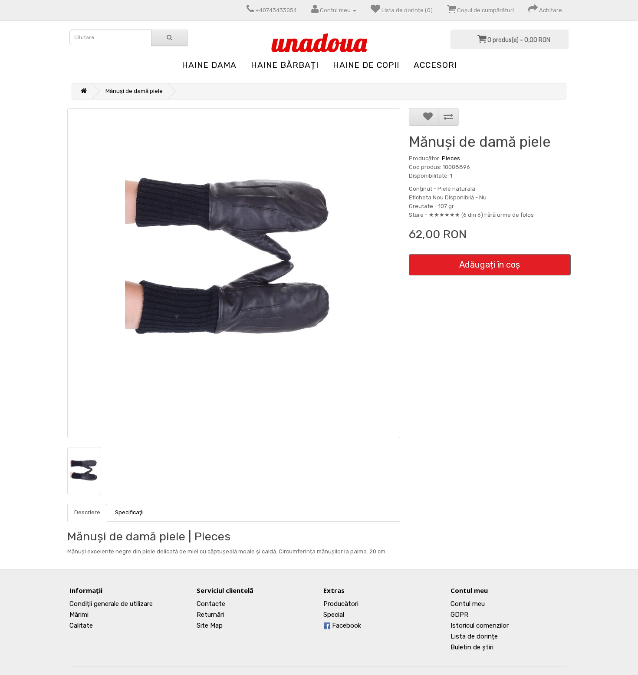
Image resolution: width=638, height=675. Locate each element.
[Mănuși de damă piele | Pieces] (233, 273)
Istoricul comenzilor (480, 625)
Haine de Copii (366, 65)
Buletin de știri (472, 647)
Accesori (435, 65)
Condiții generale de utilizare (111, 604)
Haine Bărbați (285, 65)
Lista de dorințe (474, 636)
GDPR (459, 615)
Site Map (210, 625)
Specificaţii (129, 512)
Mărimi (79, 615)
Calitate (81, 625)
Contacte (211, 604)
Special (333, 615)
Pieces (451, 158)
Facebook (345, 625)
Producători (340, 604)
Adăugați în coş (489, 264)
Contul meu (468, 604)
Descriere (87, 512)
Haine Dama (209, 65)
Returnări (210, 615)
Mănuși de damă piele (134, 91)
